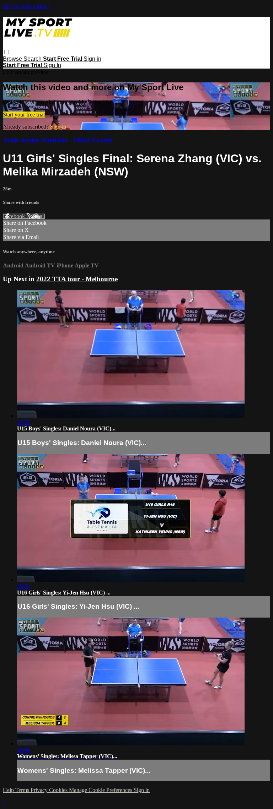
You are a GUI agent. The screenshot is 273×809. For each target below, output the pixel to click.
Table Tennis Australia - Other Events (57, 140)
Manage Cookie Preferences (101, 790)
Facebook (14, 216)
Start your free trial (24, 115)
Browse (13, 59)
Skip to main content (26, 6)
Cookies (59, 790)
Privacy (40, 790)
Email (38, 216)
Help (9, 790)
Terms (23, 790)
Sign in (92, 59)
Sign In (52, 65)
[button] (6, 52)
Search (33, 59)
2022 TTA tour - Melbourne (77, 279)
